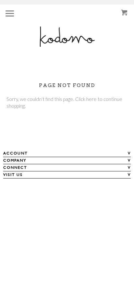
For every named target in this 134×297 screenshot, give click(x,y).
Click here (86, 99)
